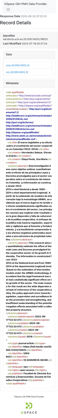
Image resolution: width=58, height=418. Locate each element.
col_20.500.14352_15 (17, 72)
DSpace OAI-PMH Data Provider (25, 4)
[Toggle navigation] (8, 9)
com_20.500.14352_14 (17, 65)
